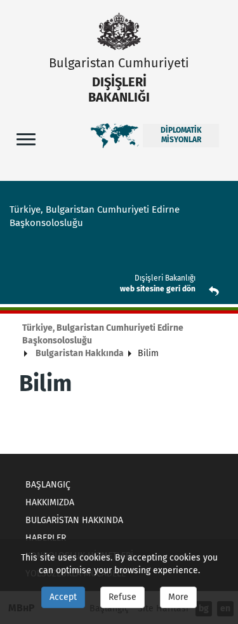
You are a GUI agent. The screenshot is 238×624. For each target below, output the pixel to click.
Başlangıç (47, 484)
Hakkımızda (49, 502)
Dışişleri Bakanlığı (165, 278)
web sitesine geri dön (157, 288)
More (178, 597)
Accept (63, 597)
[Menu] (26, 138)
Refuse (122, 597)
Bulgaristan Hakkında (80, 353)
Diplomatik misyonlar (181, 135)
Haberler (45, 538)
